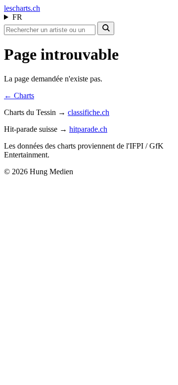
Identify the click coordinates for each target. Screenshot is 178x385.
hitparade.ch (88, 129)
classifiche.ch (88, 112)
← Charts (19, 95)
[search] (105, 28)
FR (17, 17)
